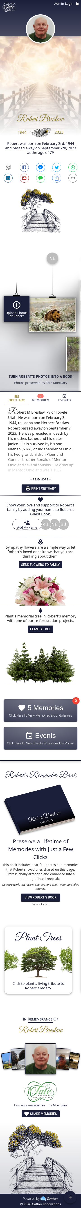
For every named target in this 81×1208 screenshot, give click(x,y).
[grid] (40, 320)
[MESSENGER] (40, 167)
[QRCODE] (8, 167)
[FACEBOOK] (24, 167)
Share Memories (43, 1114)
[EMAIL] (24, 178)
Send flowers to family (40, 565)
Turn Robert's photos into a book (40, 376)
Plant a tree (40, 629)
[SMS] (40, 178)
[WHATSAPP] (72, 167)
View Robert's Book (40, 897)
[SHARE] (56, 178)
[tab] (17, 398)
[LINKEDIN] (8, 178)
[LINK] (72, 178)
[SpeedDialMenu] (70, 1197)
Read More (40, 479)
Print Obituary (43, 488)
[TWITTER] (56, 167)
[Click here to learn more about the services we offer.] (40, 1092)
